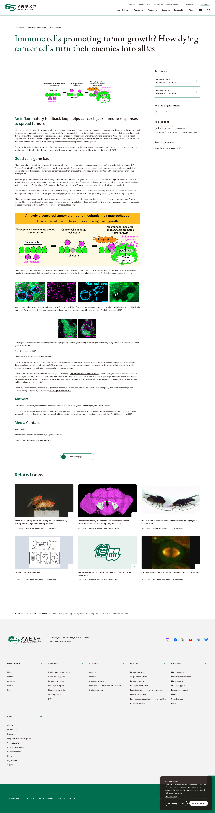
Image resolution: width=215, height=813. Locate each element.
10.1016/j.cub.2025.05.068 (60, 390)
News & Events (31, 613)
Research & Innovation (34, 528)
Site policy (29, 798)
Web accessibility (45, 798)
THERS (72, 798)
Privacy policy (15, 798)
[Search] (209, 10)
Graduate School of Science (71, 185)
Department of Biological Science (84, 373)
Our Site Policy (171, 796)
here (91, 150)
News (44, 613)
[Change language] (200, 10)
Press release (51, 528)
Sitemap (61, 798)
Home (17, 613)
